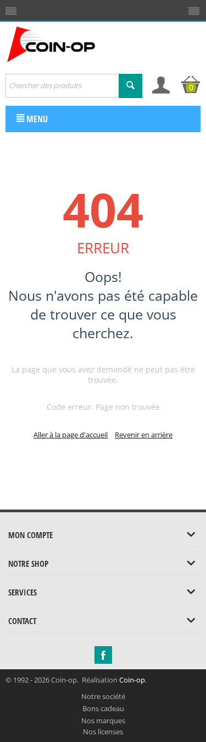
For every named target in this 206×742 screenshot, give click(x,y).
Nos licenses (103, 731)
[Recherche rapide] (130, 86)
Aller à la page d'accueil (71, 435)
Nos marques (103, 720)
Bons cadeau (103, 708)
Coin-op (132, 680)
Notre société (103, 696)
